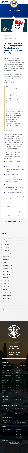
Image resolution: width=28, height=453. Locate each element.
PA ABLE (5, 385)
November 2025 (7, 268)
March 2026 (7, 253)
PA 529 (5, 383)
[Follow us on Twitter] (12, 443)
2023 (4, 304)
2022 (4, 307)
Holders (18, 413)
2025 (4, 262)
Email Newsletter (7, 375)
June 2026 (6, 245)
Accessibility (19, 399)
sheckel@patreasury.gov (9, 38)
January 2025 (7, 298)
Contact (18, 392)
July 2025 (6, 280)
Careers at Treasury (8, 373)
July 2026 (6, 242)
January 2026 (7, 259)
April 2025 (6, 289)
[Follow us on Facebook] (10, 443)
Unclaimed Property (8, 378)
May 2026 (6, 247)
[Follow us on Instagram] (15, 443)
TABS (17, 373)
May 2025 (6, 286)
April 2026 (6, 250)
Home (10, 13)
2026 (4, 236)
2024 (4, 301)
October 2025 (7, 271)
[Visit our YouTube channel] (18, 443)
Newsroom (16, 13)
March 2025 (7, 292)
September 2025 (8, 274)
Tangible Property (20, 422)
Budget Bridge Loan (21, 383)
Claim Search (6, 420)
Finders (18, 420)
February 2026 (7, 256)
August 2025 (6, 277)
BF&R (17, 368)
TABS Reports (6, 431)
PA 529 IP (5, 408)
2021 (4, 310)
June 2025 (6, 283)
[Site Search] (23, 2)
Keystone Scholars (7, 387)
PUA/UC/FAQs (19, 378)
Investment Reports (8, 429)
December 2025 (7, 265)
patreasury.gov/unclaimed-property (12, 215)
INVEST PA (5, 390)
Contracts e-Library (20, 365)
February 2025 (7, 295)
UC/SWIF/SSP (19, 375)
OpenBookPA (6, 392)
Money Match (6, 380)
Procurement (19, 370)
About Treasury (7, 370)
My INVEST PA (19, 411)
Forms (17, 390)
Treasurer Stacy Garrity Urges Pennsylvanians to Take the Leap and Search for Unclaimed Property (14, 48)
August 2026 (7, 239)
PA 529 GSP (6, 411)
